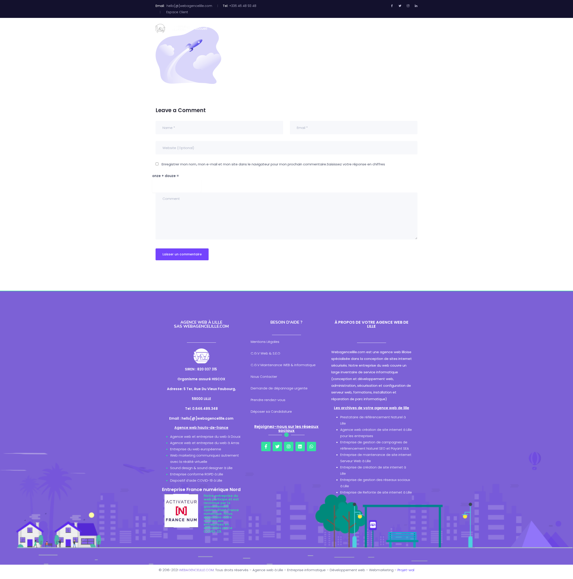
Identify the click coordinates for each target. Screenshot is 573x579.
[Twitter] (277, 446)
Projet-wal (406, 570)
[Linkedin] (300, 446)
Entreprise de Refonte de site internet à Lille (376, 492)
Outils (367, 28)
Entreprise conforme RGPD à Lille (196, 474)
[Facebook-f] (266, 446)
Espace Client (177, 12)
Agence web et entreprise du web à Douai (205, 436)
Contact (344, 28)
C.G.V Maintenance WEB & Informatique (283, 365)
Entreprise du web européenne (195, 449)
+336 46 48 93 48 (242, 6)
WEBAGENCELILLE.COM (196, 570)
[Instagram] (288, 446)
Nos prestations (274, 28)
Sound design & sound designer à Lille (201, 468)
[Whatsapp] (311, 446)
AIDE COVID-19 (394, 28)
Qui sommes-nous (233, 28)
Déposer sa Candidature (271, 411)
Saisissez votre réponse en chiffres (356, 164)
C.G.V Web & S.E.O (265, 353)
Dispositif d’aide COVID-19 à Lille (196, 480)
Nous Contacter (264, 376)
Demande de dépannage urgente (279, 388)
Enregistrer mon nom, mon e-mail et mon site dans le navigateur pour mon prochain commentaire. (244, 164)
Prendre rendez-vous (268, 399)
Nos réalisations (312, 28)
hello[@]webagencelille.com (189, 6)
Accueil (201, 28)
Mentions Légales (265, 341)
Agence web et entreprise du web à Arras (204, 442)
